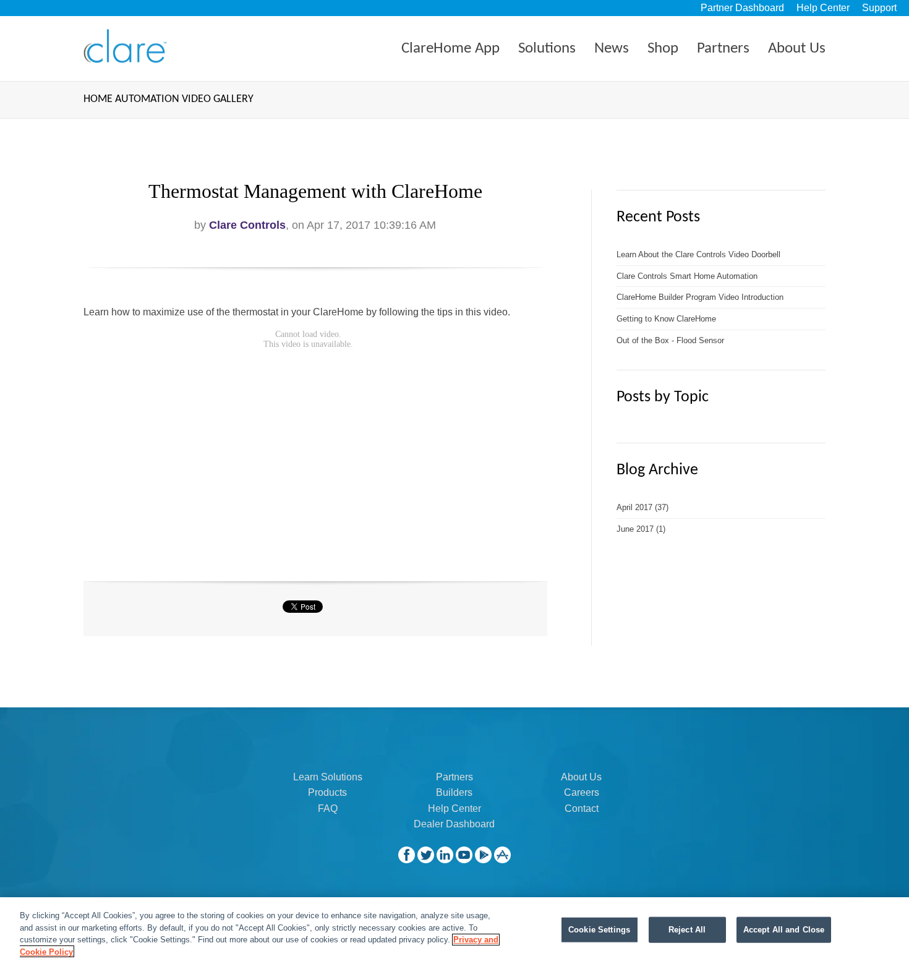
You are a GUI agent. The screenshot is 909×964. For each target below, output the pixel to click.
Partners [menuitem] (723, 48)
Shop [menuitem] (662, 48)
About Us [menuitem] (797, 48)
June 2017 (641, 529)
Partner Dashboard (742, 7)
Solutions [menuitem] (547, 48)
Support (879, 7)
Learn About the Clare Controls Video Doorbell (698, 254)
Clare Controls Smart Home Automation (687, 276)
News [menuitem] (611, 48)
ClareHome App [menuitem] (450, 48)
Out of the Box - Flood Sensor (670, 340)
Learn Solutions (327, 777)
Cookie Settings (599, 929)
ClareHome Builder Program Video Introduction (700, 297)
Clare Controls (247, 225)
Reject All (687, 929)
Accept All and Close (784, 929)
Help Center (823, 7)
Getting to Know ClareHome (666, 318)
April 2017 (642, 507)
